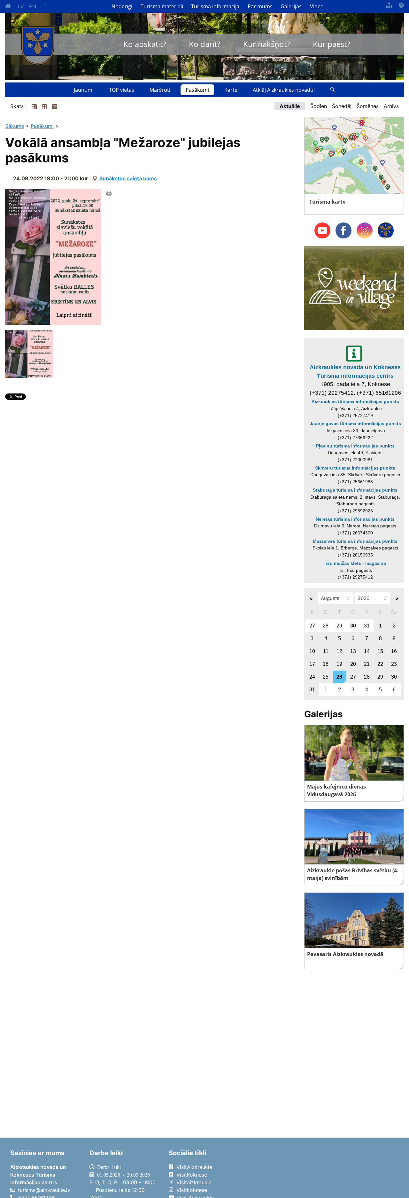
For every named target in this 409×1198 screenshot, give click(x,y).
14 (367, 651)
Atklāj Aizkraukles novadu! (284, 89)
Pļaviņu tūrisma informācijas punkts (355, 445)
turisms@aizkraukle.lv (44, 1190)
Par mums (260, 6)
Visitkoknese (191, 1190)
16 (394, 651)
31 (367, 625)
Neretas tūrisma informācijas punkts (355, 519)
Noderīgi (122, 6)
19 (339, 664)
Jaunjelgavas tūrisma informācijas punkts (355, 423)
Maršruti (160, 89)
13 (353, 651)
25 (325, 677)
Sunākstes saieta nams (128, 178)
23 (394, 664)
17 (312, 664)
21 (367, 664)
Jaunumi (84, 89)
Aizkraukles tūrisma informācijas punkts (355, 401)
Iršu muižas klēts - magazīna (355, 563)
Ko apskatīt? (144, 44)
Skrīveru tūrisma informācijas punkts (355, 468)
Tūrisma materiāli (162, 6)
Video (317, 6)
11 (325, 651)
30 (353, 625)
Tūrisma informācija (215, 6)
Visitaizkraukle (194, 1182)
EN (32, 6)
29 (339, 625)
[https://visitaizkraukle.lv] (38, 45)
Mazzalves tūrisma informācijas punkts (355, 541)
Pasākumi (197, 89)
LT (44, 6)
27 (312, 625)
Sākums (14, 126)
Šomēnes (368, 106)
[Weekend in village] (354, 287)
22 (380, 664)
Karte (230, 89)
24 (312, 677)
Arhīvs (391, 106)
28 (325, 625)
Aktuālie (290, 106)
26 (339, 677)
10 (312, 651)
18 (325, 664)
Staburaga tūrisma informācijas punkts (355, 490)
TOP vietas (121, 89)
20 (353, 664)
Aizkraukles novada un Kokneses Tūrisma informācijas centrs (355, 371)
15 (380, 651)
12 (339, 651)
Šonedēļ (341, 106)
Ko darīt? (204, 44)
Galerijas (291, 6)
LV (21, 6)
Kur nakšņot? (266, 44)
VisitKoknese (191, 1174)
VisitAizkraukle (194, 1167)
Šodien (318, 106)
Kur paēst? (331, 44)
